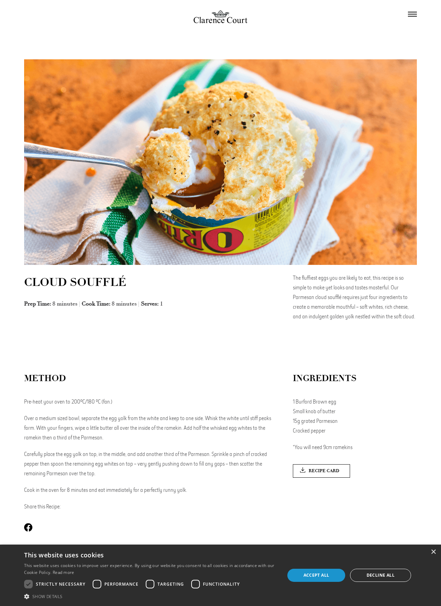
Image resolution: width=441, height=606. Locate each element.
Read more (63, 572)
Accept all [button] (316, 575)
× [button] (433, 552)
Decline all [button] (380, 575)
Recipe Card (324, 471)
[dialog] (220, 575)
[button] (150, 596)
